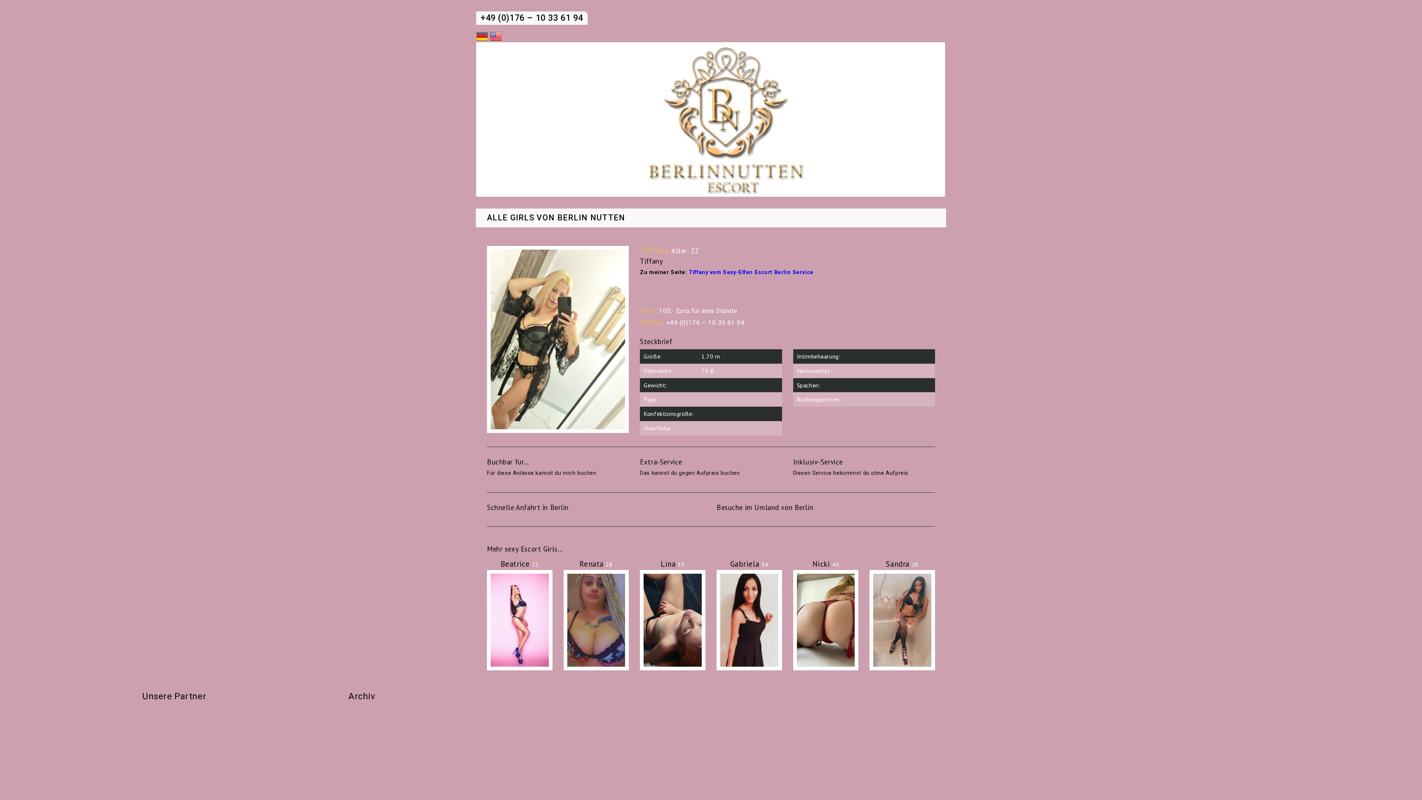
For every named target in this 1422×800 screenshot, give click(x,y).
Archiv (361, 696)
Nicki (825, 564)
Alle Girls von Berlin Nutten (556, 218)
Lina (673, 564)
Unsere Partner (174, 696)
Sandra (902, 564)
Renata (596, 564)
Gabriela (749, 564)
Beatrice (520, 564)
